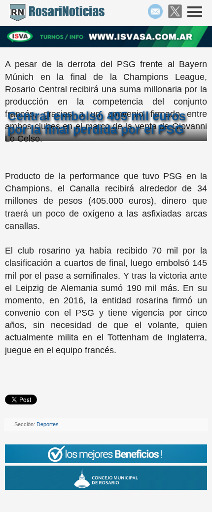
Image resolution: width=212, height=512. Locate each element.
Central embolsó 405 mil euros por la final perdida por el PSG (96, 122)
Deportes (47, 424)
